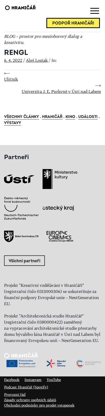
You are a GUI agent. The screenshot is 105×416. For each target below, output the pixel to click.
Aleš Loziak (37, 60)
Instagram (33, 379)
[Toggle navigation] (94, 11)
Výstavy (12, 123)
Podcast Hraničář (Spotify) (26, 387)
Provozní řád (14, 394)
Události (88, 116)
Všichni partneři (24, 261)
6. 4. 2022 (13, 60)
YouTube (54, 379)
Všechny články (21, 116)
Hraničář (52, 116)
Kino (70, 116)
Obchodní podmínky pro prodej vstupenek (39, 405)
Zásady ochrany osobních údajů (30, 399)
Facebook (11, 379)
